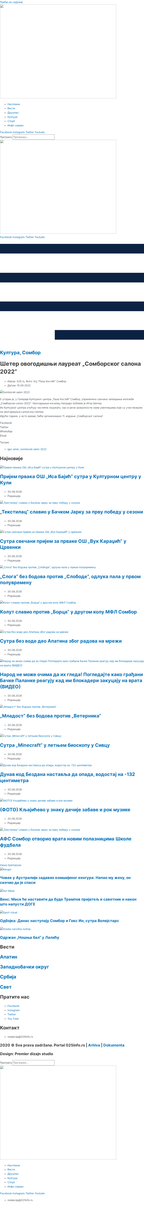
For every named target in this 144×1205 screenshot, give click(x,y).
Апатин (8, 957)
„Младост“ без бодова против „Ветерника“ (50, 716)
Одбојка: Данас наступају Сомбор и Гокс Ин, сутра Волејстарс (59, 920)
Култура (10, 352)
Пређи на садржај (11, 2)
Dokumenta (113, 1045)
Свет (6, 987)
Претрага (6, 137)
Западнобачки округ (24, 967)
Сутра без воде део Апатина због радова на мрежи (61, 641)
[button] (72, 423)
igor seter (13, 449)
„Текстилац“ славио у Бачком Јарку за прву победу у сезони (71, 512)
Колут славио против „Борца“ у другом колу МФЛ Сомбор (68, 612)
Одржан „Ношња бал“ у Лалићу (29, 937)
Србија (8, 977)
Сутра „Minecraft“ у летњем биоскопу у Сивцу (55, 745)
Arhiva (94, 1045)
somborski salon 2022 (33, 449)
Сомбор (31, 352)
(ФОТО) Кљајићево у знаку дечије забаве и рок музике (65, 809)
